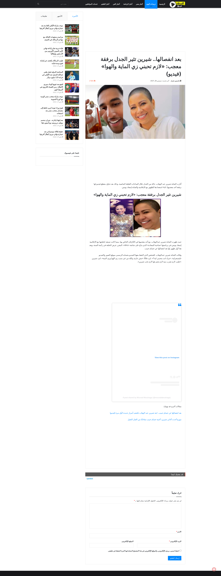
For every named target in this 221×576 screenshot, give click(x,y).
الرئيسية (162, 4)
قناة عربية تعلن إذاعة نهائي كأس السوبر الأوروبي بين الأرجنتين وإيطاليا (53, 51)
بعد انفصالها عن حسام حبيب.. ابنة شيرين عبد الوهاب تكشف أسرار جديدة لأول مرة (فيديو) (145, 413)
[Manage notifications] (214, 569)
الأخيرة (75, 16)
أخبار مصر (139, 4)
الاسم (178, 532)
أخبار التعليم (105, 4)
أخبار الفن (116, 4)
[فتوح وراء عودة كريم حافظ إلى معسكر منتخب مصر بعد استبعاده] (72, 111)
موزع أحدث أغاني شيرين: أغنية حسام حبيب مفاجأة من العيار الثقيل (154, 419)
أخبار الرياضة (127, 4)
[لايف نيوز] (177, 4)
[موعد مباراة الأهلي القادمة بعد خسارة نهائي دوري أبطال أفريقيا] (72, 29)
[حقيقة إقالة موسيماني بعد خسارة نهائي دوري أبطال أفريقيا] (72, 135)
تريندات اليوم (151, 4)
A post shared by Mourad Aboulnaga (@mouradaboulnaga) (147, 397)
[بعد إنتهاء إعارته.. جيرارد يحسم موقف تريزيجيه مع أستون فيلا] (72, 123)
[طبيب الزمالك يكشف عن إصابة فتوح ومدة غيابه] (72, 64)
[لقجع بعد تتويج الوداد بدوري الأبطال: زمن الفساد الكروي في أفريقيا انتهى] (72, 88)
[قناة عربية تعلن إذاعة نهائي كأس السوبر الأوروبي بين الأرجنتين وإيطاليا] (72, 52)
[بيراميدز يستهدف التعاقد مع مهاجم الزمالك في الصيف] (72, 40)
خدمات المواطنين (91, 4)
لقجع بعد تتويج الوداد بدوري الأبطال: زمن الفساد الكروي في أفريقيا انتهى (51, 87)
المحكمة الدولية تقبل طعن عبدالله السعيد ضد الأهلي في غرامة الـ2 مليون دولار (52, 74)
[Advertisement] (135, 30)
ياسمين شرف (175, 81)
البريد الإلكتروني (175, 541)
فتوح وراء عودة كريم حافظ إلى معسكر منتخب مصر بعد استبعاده (52, 110)
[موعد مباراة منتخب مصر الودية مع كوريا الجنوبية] (72, 100)
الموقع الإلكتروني (128, 541)
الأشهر (59, 16)
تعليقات (44, 16)
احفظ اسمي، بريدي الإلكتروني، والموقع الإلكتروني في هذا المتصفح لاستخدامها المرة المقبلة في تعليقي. (143, 551)
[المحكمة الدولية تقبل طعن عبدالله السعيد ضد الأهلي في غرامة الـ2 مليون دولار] (72, 75)
